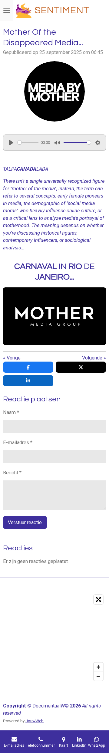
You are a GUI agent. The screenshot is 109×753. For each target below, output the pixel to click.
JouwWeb (34, 720)
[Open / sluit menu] (6, 10)
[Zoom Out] (98, 676)
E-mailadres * (17, 442)
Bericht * (12, 473)
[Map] (54, 638)
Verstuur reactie (25, 522)
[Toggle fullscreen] (98, 599)
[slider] (28, 142)
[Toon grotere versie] (54, 91)
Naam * (11, 412)
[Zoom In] (98, 667)
